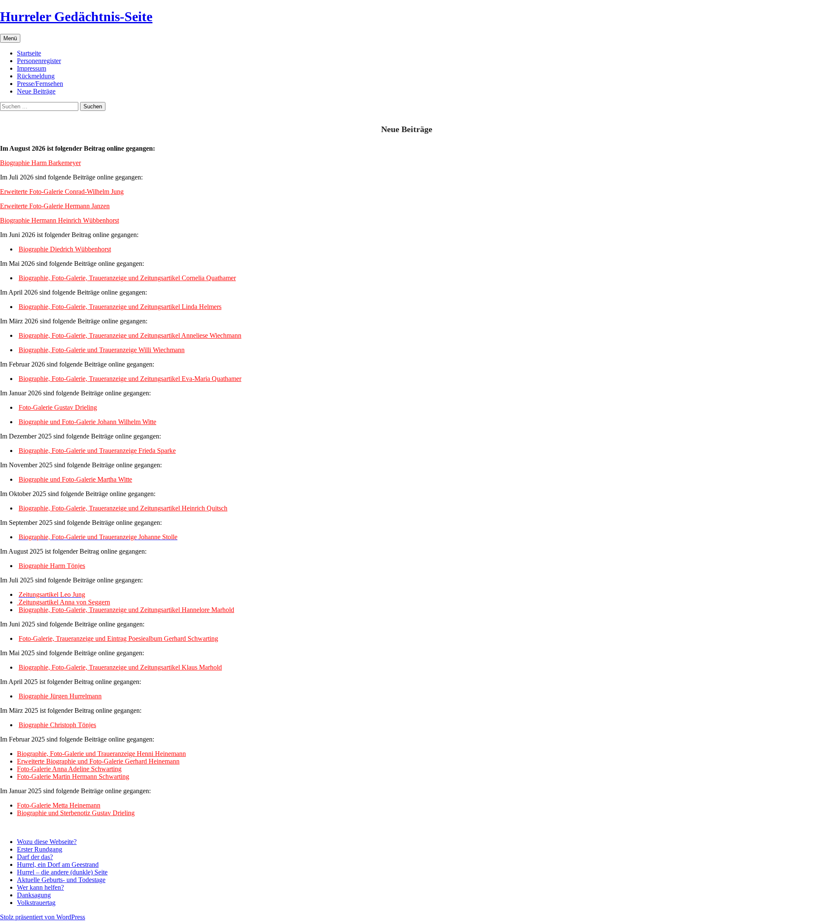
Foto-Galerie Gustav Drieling (58, 407)
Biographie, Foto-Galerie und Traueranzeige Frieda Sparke (97, 450)
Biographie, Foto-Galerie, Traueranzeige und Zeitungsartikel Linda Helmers (120, 306)
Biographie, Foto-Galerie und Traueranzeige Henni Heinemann (101, 753)
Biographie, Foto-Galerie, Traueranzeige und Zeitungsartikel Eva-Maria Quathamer (130, 378)
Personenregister (39, 60)
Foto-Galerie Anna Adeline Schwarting (69, 768)
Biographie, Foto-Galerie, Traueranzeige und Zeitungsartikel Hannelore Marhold (126, 609)
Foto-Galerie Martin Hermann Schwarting (73, 776)
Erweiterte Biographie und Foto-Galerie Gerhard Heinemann (98, 761)
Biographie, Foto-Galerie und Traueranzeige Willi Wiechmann (102, 349)
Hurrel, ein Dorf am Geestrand (58, 864)
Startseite (29, 53)
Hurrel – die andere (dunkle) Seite (62, 872)
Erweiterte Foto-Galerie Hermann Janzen (55, 206)
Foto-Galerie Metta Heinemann (58, 805)
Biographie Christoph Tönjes (57, 724)
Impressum (31, 68)
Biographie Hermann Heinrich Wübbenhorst (59, 220)
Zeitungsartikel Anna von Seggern (63, 602)
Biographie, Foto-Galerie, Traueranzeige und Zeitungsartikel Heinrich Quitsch (123, 508)
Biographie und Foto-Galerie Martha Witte (75, 479)
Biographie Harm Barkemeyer (40, 162)
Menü (10, 38)
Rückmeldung (36, 76)
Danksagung (34, 895)
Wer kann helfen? (40, 887)
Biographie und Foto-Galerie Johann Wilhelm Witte (87, 421)
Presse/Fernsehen (40, 83)
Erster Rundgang (39, 849)
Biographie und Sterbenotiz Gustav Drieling (76, 812)
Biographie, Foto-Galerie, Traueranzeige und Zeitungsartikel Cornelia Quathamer (127, 277)
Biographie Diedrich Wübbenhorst (65, 249)
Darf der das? (35, 856)
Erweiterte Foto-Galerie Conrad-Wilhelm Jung (62, 191)
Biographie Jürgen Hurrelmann (60, 696)
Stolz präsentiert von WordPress (42, 917)
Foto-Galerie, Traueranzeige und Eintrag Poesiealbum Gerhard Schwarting (118, 638)
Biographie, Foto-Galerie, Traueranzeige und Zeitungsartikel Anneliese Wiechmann (130, 335)
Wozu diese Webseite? (47, 841)
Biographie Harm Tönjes (52, 565)
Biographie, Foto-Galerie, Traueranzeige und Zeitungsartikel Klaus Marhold (120, 667)
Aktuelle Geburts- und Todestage (61, 879)
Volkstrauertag (36, 902)
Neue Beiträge (36, 91)
